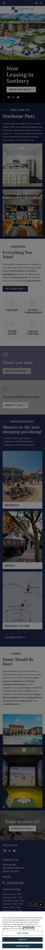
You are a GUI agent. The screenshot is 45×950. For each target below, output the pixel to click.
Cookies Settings (22, 933)
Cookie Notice (29, 929)
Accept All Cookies (22, 946)
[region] (22, 930)
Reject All (22, 939)
